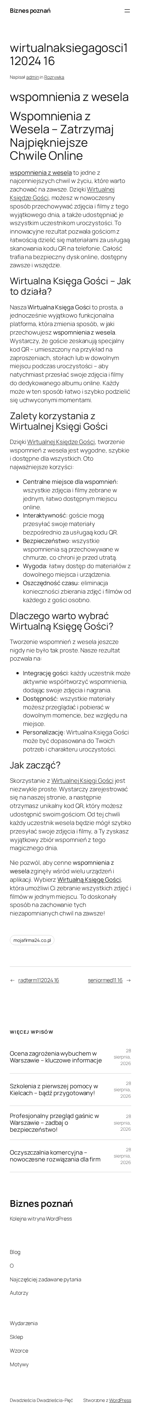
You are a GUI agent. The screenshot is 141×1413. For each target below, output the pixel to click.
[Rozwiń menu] (127, 11)
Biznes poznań (30, 10)
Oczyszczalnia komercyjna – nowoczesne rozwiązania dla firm (55, 1155)
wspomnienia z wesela (41, 172)
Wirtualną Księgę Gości (89, 879)
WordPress (120, 1400)
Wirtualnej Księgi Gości (82, 780)
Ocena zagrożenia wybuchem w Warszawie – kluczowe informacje (56, 1056)
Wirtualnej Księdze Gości (61, 441)
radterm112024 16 (38, 980)
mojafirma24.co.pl (32, 940)
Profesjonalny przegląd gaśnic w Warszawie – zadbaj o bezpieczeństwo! (54, 1122)
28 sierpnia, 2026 (122, 1056)
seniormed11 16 (105, 980)
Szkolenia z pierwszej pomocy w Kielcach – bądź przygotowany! (54, 1089)
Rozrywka (54, 77)
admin (32, 77)
